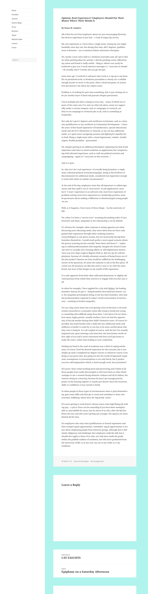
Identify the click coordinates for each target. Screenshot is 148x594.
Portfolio (15, 14)
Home (14, 10)
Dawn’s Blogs (17, 23)
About (14, 35)
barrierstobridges (82, 461)
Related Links (17, 39)
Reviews (15, 31)
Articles (15, 19)
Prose (14, 27)
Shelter (111, 288)
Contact (15, 43)
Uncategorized (97, 461)
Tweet (14, 47)
